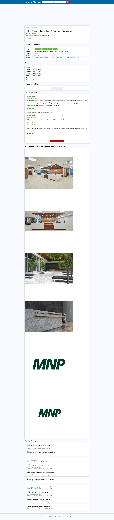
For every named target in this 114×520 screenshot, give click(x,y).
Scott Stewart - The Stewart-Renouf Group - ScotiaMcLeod (39, 465)
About (56, 516)
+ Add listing (50, 516)
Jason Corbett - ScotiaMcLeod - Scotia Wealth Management (39, 492)
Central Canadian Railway (32, 459)
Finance (50, 48)
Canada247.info (33, 2)
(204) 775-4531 (28, 38)
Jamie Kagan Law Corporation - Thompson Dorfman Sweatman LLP (42, 452)
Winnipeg (31, 27)
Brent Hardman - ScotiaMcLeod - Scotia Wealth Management (40, 486)
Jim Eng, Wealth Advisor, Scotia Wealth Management (38, 445)
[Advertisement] (57, 14)
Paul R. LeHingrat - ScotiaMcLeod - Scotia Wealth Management (40, 479)
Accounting (55, 48)
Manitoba (27, 27)
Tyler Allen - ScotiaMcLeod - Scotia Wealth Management (39, 506)
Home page (43, 516)
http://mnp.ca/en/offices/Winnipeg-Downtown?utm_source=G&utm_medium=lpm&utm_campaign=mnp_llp (57, 57)
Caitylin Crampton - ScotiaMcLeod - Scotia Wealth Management (40, 472)
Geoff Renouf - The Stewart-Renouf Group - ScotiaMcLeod (39, 499)
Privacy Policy (62, 516)
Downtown (35, 27)
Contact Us (69, 516)
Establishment (44, 48)
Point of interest (38, 48)
